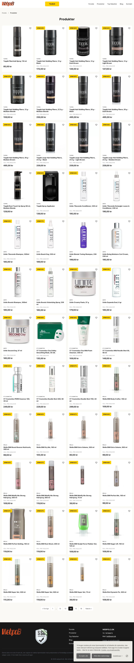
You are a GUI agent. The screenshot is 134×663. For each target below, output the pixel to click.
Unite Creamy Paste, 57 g (79, 302)
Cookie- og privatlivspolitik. (110, 650)
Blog (121, 4)
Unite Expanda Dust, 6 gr (112, 302)
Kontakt (129, 4)
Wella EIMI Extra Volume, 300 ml (81, 447)
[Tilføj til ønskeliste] (30, 28)
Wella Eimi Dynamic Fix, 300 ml (114, 592)
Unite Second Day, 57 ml (12, 351)
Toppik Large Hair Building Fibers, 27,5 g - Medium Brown (115, 159)
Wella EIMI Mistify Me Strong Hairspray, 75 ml (80, 497)
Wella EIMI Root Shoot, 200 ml (47, 544)
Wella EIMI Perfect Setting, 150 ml (16, 544)
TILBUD (52, 4)
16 (81, 609)
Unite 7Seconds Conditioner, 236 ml (83, 206)
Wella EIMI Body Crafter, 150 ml (114, 399)
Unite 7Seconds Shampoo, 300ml (16, 254)
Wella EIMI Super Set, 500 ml (47, 592)
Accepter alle (83, 656)
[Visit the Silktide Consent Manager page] (127, 656)
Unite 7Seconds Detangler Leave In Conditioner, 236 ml (116, 207)
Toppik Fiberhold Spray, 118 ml (15, 61)
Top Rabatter (112, 4)
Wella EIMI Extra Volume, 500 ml (115, 447)
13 (65, 609)
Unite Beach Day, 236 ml (45, 254)
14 (71, 609)
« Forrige (45, 609)
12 (60, 609)
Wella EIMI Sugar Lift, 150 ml (113, 544)
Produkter (100, 4)
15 (76, 609)
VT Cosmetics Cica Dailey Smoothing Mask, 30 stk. (46, 352)
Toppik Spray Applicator (45, 206)
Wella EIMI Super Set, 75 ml (79, 592)
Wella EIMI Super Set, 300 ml (14, 592)
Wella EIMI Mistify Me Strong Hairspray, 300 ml (14, 497)
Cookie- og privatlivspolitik (111, 640)
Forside (91, 4)
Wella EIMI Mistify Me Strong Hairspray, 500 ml (47, 497)
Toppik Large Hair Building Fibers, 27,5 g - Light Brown (82, 159)
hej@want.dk (111, 636)
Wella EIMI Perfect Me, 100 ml (114, 495)
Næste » (89, 609)
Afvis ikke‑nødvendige (101, 656)
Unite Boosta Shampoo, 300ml (15, 302)
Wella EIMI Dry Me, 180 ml (46, 447)
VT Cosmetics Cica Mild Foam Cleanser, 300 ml (80, 352)
